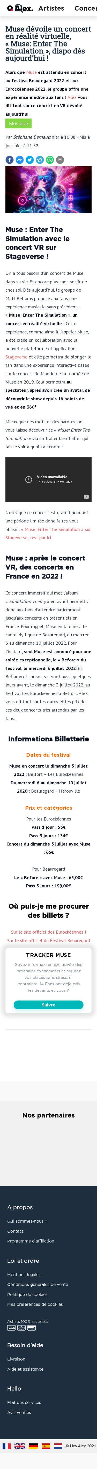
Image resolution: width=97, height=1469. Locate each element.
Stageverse (16, 357)
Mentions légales (24, 1275)
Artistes (51, 9)
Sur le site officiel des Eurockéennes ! (48, 932)
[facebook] (9, 160)
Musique (18, 123)
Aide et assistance (25, 1369)
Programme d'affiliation (30, 1241)
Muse (31, 72)
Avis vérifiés (19, 1413)
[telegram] (40, 160)
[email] (60, 160)
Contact (15, 1231)
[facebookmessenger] (20, 160)
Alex (72, 97)
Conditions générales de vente (37, 1285)
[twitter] (30, 160)
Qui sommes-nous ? (27, 1221)
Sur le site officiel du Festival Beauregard (48, 940)
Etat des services (24, 1403)
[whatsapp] (50, 160)
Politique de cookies (27, 1295)
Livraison (16, 1359)
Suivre (48, 1005)
